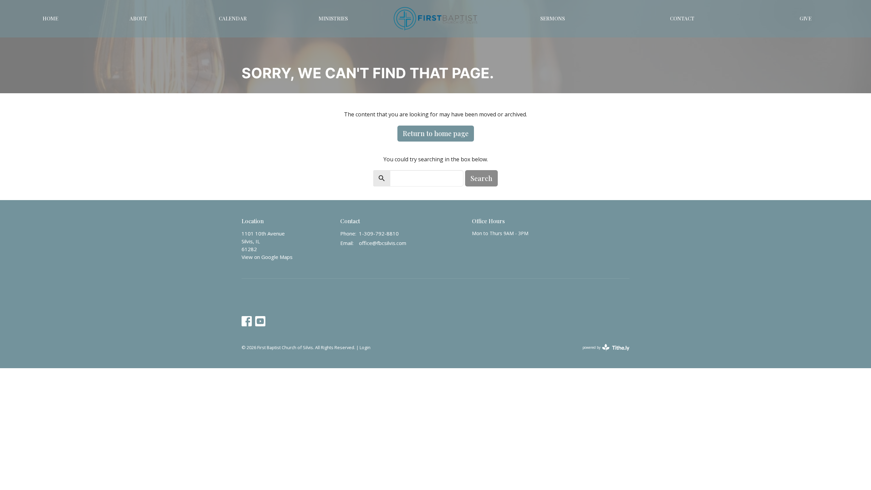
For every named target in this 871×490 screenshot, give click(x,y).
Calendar (233, 18)
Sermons (552, 18)
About (138, 18)
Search (481, 178)
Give (805, 18)
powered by (602, 353)
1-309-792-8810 (379, 233)
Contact (682, 18)
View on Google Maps (267, 257)
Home (50, 18)
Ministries (333, 18)
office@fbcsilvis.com (382, 243)
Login (365, 347)
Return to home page (436, 133)
